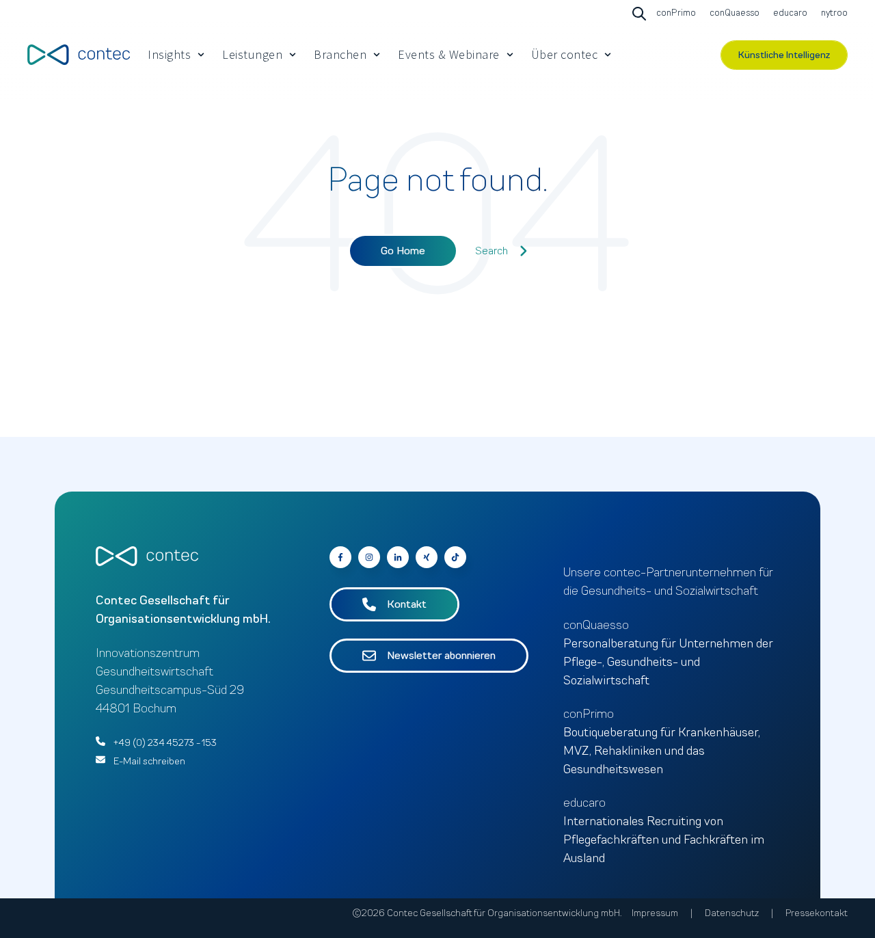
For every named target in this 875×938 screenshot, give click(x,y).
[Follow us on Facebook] (455, 557)
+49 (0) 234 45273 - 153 (165, 742)
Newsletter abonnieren (441, 655)
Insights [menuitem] (169, 54)
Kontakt (407, 604)
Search (491, 250)
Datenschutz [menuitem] (732, 913)
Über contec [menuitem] (564, 54)
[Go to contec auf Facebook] (340, 557)
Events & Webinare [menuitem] (449, 54)
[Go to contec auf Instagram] (369, 557)
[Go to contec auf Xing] (427, 557)
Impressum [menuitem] (655, 913)
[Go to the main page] (78, 54)
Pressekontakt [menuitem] (816, 913)
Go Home (403, 250)
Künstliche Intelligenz (784, 55)
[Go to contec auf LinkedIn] (398, 557)
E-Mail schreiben (149, 761)
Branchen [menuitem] (340, 54)
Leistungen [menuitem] (252, 54)
